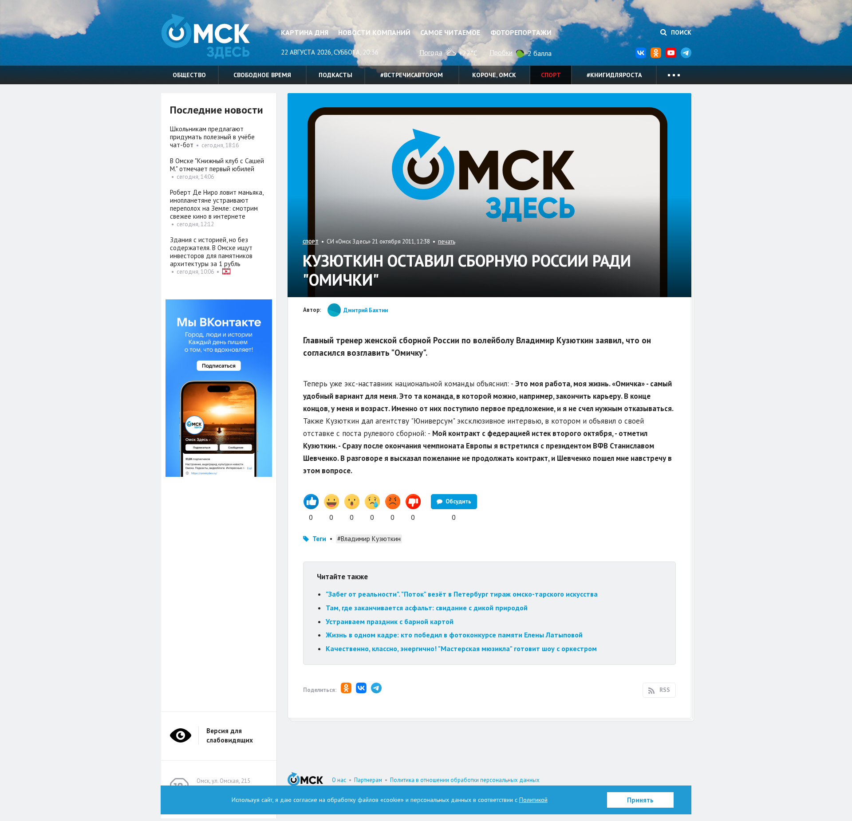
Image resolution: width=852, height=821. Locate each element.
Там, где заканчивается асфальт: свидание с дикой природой (427, 607)
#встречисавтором (411, 75)
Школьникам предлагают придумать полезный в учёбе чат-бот (212, 137)
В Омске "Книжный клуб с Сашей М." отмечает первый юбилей (217, 165)
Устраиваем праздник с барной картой (390, 621)
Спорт (551, 75)
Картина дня (304, 32)
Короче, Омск (494, 75)
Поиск (680, 32)
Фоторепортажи (521, 32)
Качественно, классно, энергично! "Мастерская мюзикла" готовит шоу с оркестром (461, 648)
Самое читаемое (450, 32)
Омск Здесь (205, 36)
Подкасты (335, 75)
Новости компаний (374, 32)
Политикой (533, 800)
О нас (339, 780)
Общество (189, 75)
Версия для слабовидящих (229, 735)
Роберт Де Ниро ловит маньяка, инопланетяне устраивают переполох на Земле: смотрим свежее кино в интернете (216, 204)
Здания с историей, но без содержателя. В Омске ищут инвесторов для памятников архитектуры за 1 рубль (211, 252)
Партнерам (368, 780)
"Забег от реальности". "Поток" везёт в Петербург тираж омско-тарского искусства (462, 593)
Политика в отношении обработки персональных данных (465, 780)
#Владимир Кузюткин (369, 538)
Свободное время (262, 75)
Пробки (501, 52)
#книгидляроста (614, 75)
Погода (430, 52)
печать (446, 241)
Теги (319, 538)
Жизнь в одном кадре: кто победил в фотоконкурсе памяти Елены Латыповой (454, 634)
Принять (640, 800)
